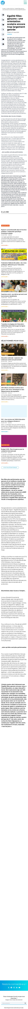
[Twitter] (8, 987)
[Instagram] (14, 987)
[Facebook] (11, 987)
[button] (3, 15)
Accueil (3, 8)
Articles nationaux (10, 8)
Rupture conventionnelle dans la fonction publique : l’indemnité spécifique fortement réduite (14, 231)
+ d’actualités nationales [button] (10, 467)
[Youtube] (19, 987)
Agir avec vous (5, 225)
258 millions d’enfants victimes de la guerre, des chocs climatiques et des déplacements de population (12, 389)
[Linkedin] (16, 987)
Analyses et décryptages (8, 258)
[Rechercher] (25, 1003)
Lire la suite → (5, 245)
